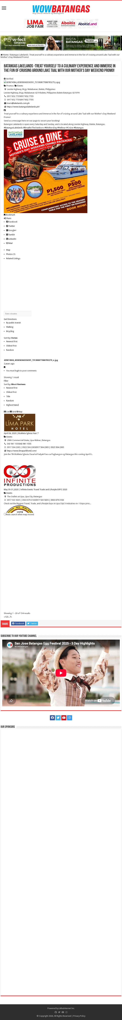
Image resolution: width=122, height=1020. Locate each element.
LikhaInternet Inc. (67, 1008)
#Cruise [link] (69, 127)
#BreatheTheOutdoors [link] (33, 127)
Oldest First (11, 346)
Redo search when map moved (20, 514)
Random (10, 350)
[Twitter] (58, 717)
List (7, 411)
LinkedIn (12, 239)
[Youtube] (63, 717)
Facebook (12, 222)
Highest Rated (12, 405)
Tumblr (11, 234)
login (17, 370)
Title (8, 396)
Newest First (11, 341)
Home (5, 55)
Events (20, 86)
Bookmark (10, 215)
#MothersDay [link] (50, 127)
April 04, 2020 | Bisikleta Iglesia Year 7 (21, 433)
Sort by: (10, 338)
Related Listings (13, 258)
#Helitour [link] (61, 127)
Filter (6, 381)
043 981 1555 (25, 444)
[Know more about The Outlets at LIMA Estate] (61, 23)
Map (8, 250)
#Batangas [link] (79, 127)
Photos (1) (10, 254)
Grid (14, 411)
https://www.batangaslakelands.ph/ (23, 107)
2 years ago (9, 363)
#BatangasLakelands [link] (13, 127)
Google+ (12, 230)
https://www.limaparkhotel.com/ (22, 451)
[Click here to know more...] (61, 43)
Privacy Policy (79, 1016)
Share (8, 218)
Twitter (11, 226)
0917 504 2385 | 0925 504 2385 (49, 447)
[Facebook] (52, 717)
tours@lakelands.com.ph (18, 103)
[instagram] (69, 717)
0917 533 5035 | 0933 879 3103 (49, 500)
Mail (10, 243)
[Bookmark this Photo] (4, 367)
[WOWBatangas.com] (61, 9)
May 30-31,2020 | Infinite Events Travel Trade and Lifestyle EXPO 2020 (35, 489)
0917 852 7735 (26, 96)
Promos (10, 86)
